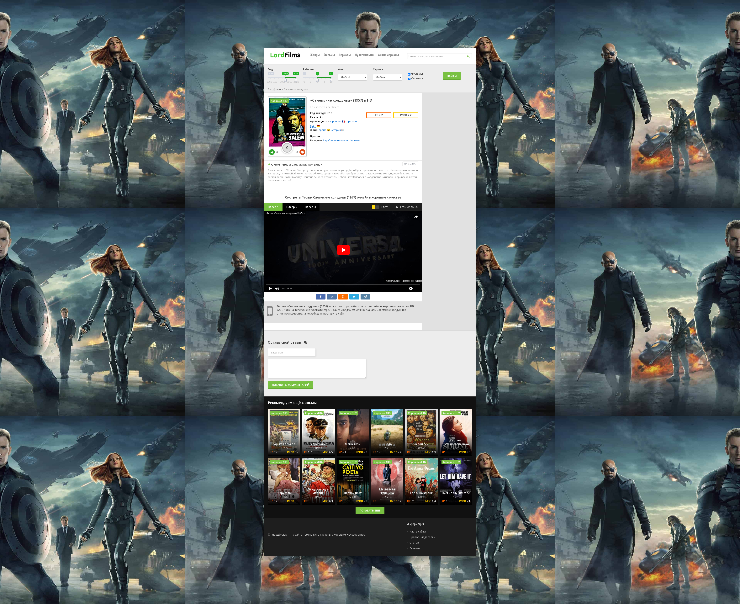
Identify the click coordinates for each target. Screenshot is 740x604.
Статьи (414, 542)
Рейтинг (308, 69)
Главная (415, 548)
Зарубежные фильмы (336, 140)
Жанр (341, 69)
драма (322, 130)
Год (270, 69)
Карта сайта (418, 531)
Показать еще (370, 510)
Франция (335, 121)
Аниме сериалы (388, 55)
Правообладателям (423, 537)
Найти (452, 76)
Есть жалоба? (409, 207)
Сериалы (345, 55)
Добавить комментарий (290, 385)
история (336, 130)
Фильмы (329, 55)
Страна (378, 69)
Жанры (315, 55)
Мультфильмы (364, 55)
